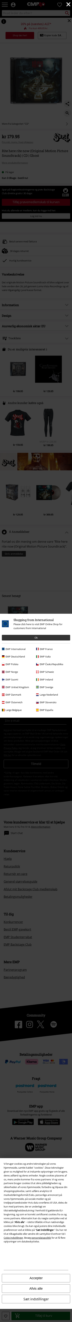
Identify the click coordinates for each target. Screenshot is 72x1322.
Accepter (36, 1278)
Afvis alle (36, 1288)
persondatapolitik (41, 1237)
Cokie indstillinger (13, 1237)
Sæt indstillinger (36, 1299)
